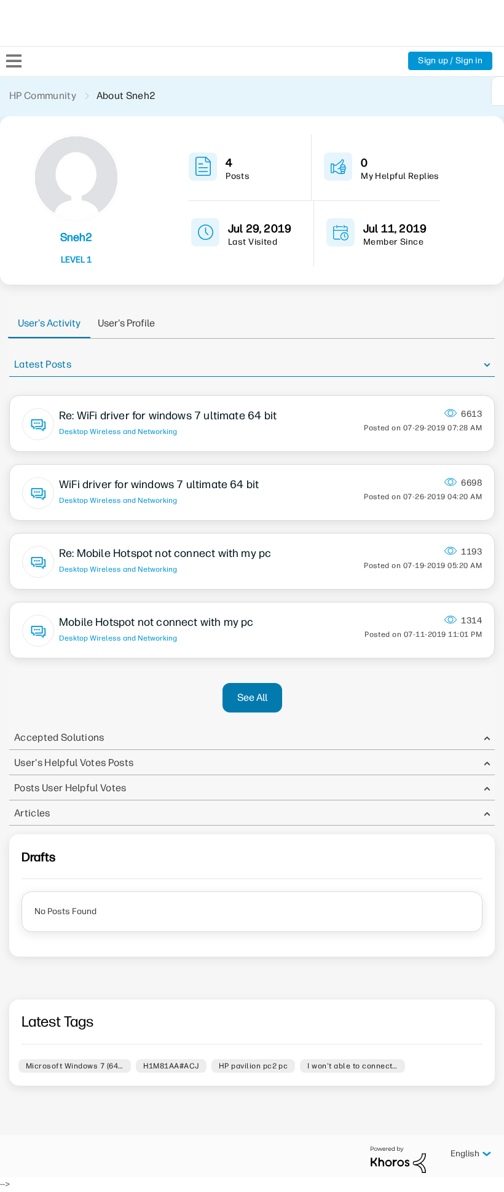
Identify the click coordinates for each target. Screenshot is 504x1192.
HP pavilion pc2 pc (253, 1066)
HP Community (42, 95)
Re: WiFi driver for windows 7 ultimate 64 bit (168, 415)
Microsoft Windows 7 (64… (75, 1066)
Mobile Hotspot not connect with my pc (156, 622)
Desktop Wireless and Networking (118, 431)
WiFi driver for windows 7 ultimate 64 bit (159, 484)
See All (252, 697)
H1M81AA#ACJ (171, 1066)
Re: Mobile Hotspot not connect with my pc (165, 553)
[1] (498, 91)
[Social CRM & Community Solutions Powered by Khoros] (398, 1159)
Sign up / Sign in (450, 60)
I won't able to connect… (352, 1066)
